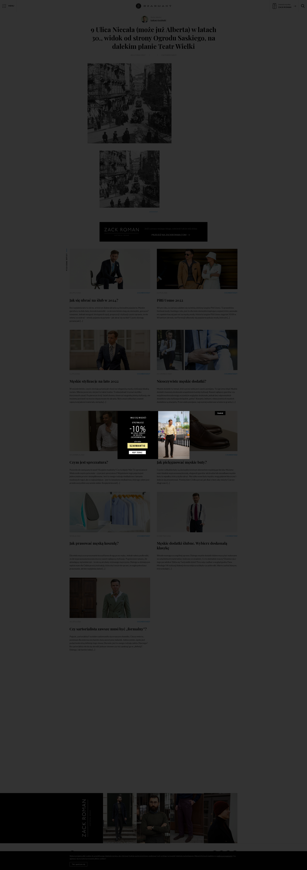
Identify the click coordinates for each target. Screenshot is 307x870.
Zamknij (220, 413)
